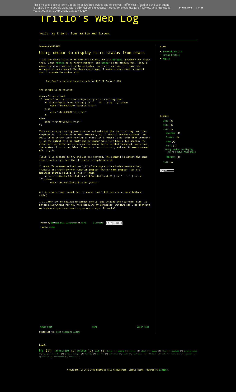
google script (72, 354)
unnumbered (59, 356)
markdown (114, 354)
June (169, 141)
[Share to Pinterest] (120, 223)
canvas (132, 351)
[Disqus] (94, 277)
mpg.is (166, 58)
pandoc (189, 354)
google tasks (190, 351)
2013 (166, 129)
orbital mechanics (171, 354)
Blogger (163, 369)
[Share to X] (114, 223)
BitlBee (117, 59)
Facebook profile (172, 51)
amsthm (121, 351)
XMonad (60, 62)
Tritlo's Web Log (89, 17)
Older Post (143, 326)
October (170, 137)
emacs (154, 351)
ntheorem (152, 354)
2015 (166, 120)
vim (97, 350)
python (82, 350)
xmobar (105, 62)
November (171, 133)
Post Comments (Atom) (68, 331)
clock (143, 351)
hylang (88, 354)
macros (100, 354)
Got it (199, 8)
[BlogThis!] (111, 223)
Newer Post (46, 326)
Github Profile (171, 54)
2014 (166, 125)
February (171, 156)
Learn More (185, 8)
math (126, 354)
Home (94, 326)
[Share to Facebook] (117, 223)
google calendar (52, 354)
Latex (109, 351)
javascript (61, 350)
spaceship (44, 356)
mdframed (138, 354)
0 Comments (98, 223)
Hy (41, 350)
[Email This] (107, 223)
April (169, 145)
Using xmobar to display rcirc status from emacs (180, 150)
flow (164, 351)
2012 (166, 162)
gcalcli (175, 351)
